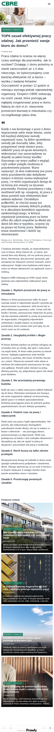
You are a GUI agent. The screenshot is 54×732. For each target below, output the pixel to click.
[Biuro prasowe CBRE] (10, 6)
